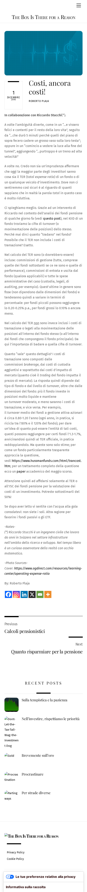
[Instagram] (16, 594)
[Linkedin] (24, 594)
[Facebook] (8, 594)
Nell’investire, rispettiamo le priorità (51, 718)
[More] (47, 594)
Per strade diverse (36, 792)
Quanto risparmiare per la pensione (47, 651)
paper (21, 471)
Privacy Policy (15, 852)
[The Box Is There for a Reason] (31, 836)
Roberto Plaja (39, 101)
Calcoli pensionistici (24, 631)
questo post (51, 218)
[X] (32, 594)
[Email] (40, 594)
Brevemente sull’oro (38, 755)
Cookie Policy (15, 859)
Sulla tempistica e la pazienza (44, 700)
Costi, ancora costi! (50, 87)
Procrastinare (33, 774)
